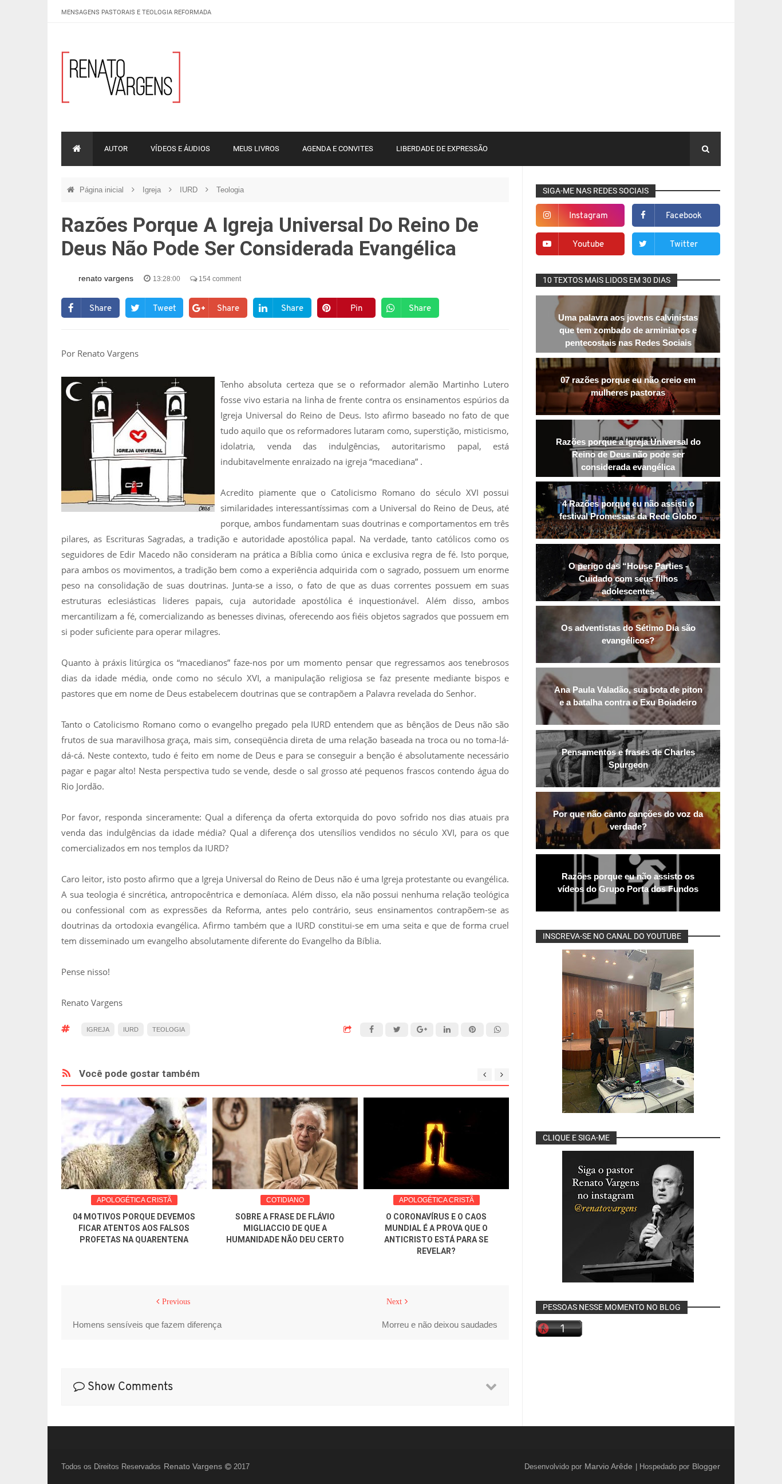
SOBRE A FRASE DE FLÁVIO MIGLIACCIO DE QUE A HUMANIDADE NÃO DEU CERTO (285, 1228)
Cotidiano (285, 1200)
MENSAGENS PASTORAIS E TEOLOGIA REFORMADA (136, 12)
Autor (116, 148)
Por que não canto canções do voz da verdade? (628, 820)
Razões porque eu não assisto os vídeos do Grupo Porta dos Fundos (628, 882)
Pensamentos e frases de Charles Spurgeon (628, 758)
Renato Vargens (194, 1466)
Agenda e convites (337, 148)
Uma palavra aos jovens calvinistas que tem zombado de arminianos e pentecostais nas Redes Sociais (628, 330)
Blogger (706, 1466)
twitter (684, 244)
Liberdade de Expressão (442, 148)
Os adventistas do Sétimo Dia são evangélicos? (628, 634)
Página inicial (103, 190)
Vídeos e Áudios (180, 148)
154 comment (219, 279)
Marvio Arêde (609, 1466)
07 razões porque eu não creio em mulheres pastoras (628, 386)
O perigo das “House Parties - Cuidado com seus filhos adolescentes (628, 578)
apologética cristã (134, 1200)
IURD (190, 190)
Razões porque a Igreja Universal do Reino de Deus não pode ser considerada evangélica (628, 454)
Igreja (153, 190)
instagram (588, 216)
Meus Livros (256, 148)
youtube (588, 244)
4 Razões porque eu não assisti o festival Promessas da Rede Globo (628, 510)
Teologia (230, 190)
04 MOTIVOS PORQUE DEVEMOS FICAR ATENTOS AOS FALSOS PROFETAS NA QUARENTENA (134, 1228)
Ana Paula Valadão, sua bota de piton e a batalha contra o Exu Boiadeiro (628, 696)
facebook (684, 216)
